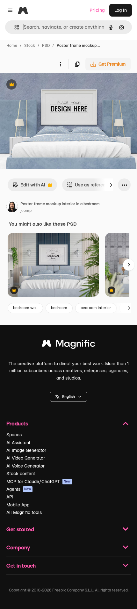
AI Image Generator (26, 450)
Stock (29, 45)
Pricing (97, 10)
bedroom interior (96, 307)
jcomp (26, 210)
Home (11, 45)
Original (41, 85)
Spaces (14, 435)
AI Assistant (18, 443)
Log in (120, 10)
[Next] (111, 184)
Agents (18, 489)
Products (17, 423)
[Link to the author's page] (12, 207)
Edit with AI (28, 186)
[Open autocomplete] (14, 27)
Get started (20, 529)
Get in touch (21, 565)
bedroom (59, 307)
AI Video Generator (25, 458)
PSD (46, 45)
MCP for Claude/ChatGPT (38, 481)
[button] (68, 397)
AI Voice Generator (25, 466)
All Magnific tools (24, 512)
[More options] (60, 64)
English (68, 396)
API (9, 497)
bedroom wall (25, 307)
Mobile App (17, 505)
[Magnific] (68, 345)
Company (18, 547)
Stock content (20, 473)
